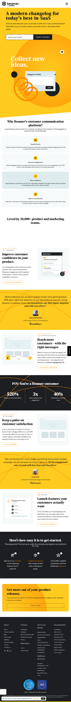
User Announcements (43, 635)
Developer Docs (58, 637)
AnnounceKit (24, 650)
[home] (11, 4)
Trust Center (58, 652)
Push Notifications (42, 642)
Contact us (7, 647)
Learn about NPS (10, 444)
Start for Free (35, 605)
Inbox (39, 640)
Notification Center (26, 637)
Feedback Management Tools (43, 664)
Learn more (36, 698)
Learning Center (58, 634)
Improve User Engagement (41, 649)
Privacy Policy (58, 645)
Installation (57, 629)
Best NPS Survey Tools (42, 674)
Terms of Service (59, 642)
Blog (5, 634)
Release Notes (41, 632)
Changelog (24, 629)
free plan (18, 561)
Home (5, 629)
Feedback (23, 632)
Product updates (9, 632)
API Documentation (60, 639)
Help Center (57, 632)
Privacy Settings (8, 642)
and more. (62, 566)
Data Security (58, 647)
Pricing (23, 639)
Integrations (41, 652)
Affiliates (6, 639)
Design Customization (43, 645)
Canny (22, 648)
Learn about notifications (48, 367)
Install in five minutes (35, 561)
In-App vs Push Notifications (41, 669)
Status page (7, 637)
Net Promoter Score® (27, 634)
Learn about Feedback (47, 524)
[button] (66, 4)
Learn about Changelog (12, 282)
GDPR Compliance (59, 650)
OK (43, 698)
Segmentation (41, 637)
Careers (6, 645)
